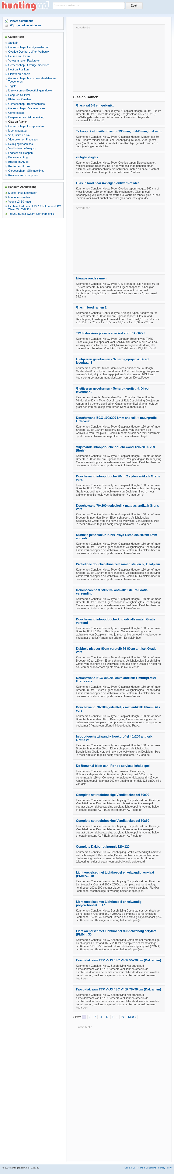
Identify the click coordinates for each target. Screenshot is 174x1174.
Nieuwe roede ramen (91, 278)
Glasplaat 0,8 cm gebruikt (95, 105)
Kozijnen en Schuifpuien (23, 175)
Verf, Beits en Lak (19, 135)
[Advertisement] (119, 58)
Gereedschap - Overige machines (28, 65)
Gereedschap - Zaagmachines (26, 108)
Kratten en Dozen (19, 166)
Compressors (16, 112)
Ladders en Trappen (20, 152)
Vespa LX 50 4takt (19, 201)
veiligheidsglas (87, 157)
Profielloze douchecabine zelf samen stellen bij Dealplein (118, 564)
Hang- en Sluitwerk (19, 95)
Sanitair (13, 42)
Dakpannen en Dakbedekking (26, 117)
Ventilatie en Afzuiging (21, 148)
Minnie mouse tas (19, 197)
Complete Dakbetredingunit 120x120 (102, 846)
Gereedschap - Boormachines (26, 103)
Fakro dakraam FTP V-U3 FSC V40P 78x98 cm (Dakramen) (118, 989)
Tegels (12, 86)
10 (122, 1016)
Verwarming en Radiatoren (24, 60)
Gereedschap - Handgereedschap (28, 47)
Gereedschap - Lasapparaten (26, 126)
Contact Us (130, 1168)
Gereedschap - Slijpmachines (26, 170)
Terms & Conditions (146, 1168)
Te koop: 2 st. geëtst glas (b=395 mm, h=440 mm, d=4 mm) (118, 131)
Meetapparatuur (17, 130)
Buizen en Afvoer (18, 161)
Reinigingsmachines (20, 144)
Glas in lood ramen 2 (91, 307)
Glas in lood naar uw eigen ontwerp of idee (107, 183)
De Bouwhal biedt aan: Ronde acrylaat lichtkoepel (113, 765)
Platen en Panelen (19, 99)
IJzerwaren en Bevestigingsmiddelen (30, 90)
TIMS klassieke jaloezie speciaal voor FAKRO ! (110, 333)
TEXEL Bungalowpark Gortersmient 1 (31, 213)
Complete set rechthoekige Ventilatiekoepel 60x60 (112, 820)
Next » (132, 1016)
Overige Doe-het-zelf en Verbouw (28, 51)
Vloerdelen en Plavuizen (23, 139)
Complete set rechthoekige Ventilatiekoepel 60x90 (112, 795)
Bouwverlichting (18, 157)
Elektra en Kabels (19, 74)
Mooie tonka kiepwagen (22, 192)
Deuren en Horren (19, 56)
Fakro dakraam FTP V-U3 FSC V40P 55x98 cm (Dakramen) (118, 960)
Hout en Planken (18, 69)
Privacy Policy (164, 1168)
